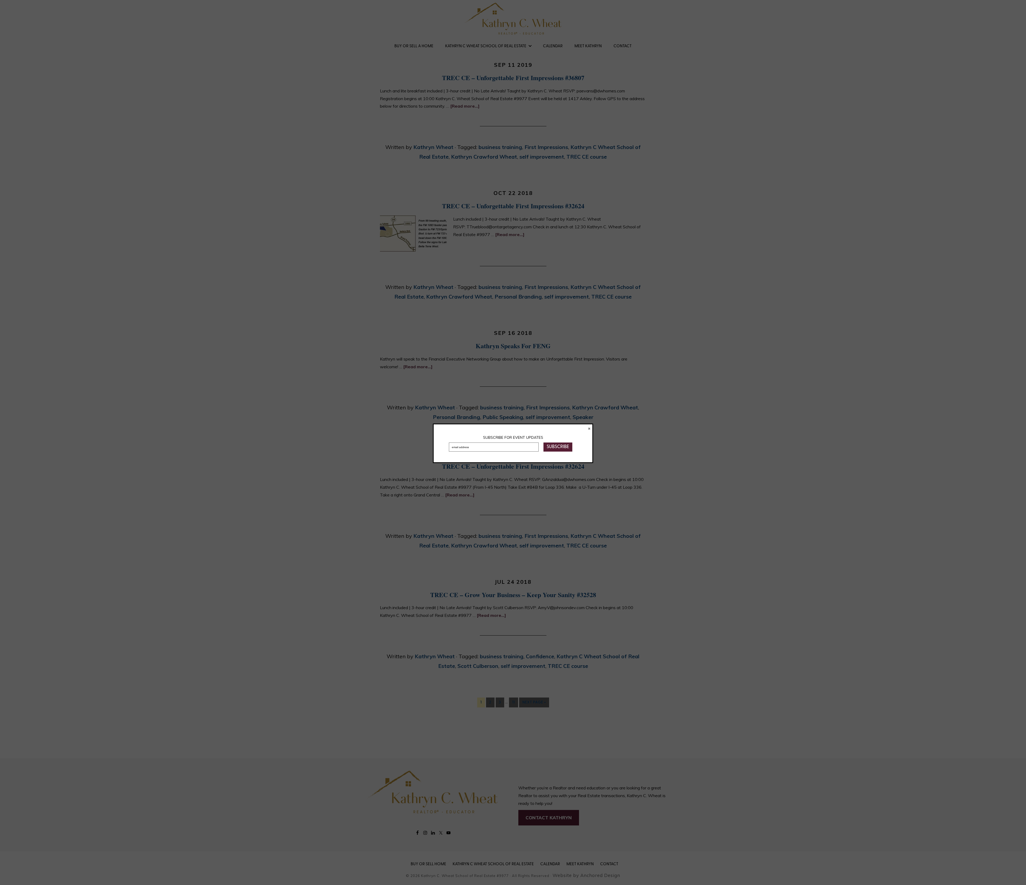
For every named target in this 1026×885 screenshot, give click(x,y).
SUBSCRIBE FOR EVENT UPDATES (513, 437)
